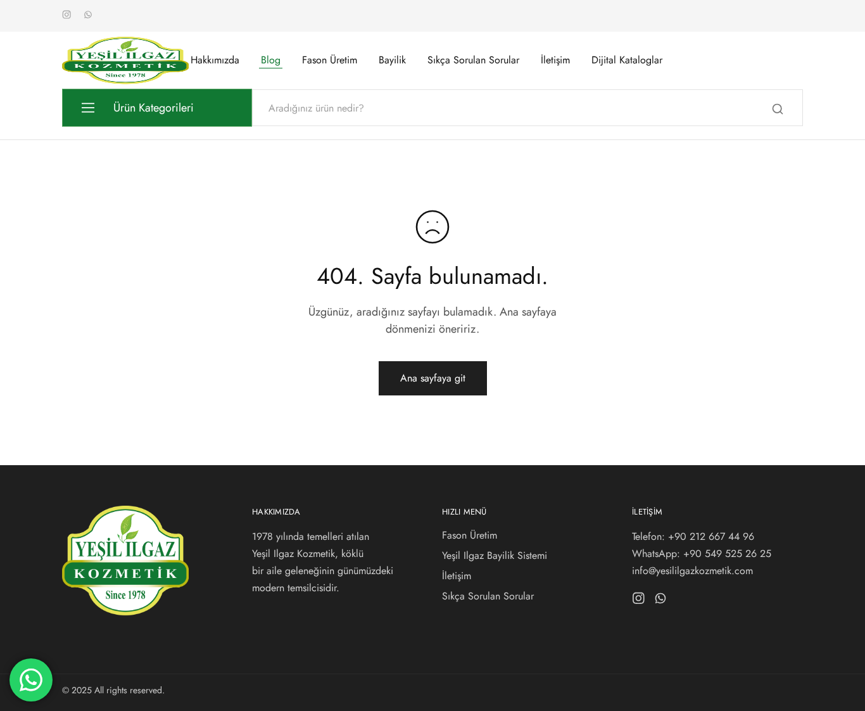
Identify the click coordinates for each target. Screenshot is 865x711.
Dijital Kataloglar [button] (626, 60)
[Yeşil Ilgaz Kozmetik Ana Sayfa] (125, 612)
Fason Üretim (329, 60)
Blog (271, 60)
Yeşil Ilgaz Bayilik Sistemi (494, 555)
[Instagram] (639, 600)
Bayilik (392, 60)
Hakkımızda (215, 60)
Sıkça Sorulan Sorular (473, 60)
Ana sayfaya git (432, 378)
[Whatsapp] (661, 600)
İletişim (555, 60)
